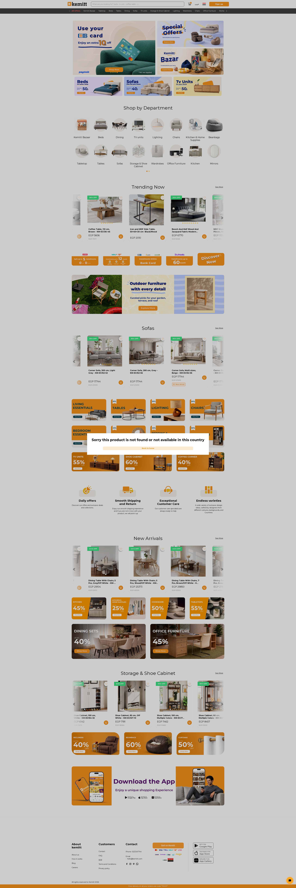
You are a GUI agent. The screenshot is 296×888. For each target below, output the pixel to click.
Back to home (148, 448)
